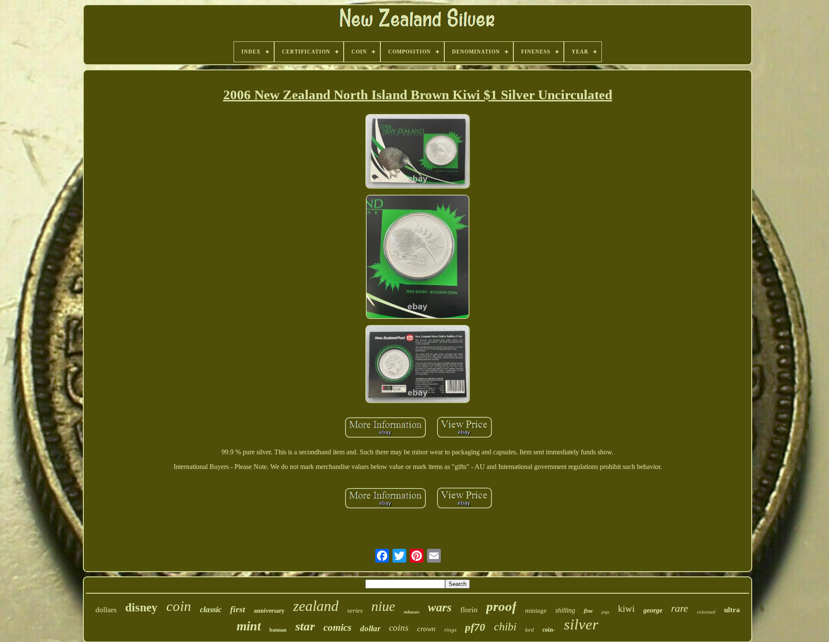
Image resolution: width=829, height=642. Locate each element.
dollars (106, 609)
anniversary (269, 610)
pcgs (605, 612)
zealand (316, 606)
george (652, 610)
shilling (565, 610)
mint (249, 626)
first (237, 609)
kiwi (626, 608)
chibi (505, 626)
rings (450, 629)
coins (398, 628)
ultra (732, 610)
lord (529, 630)
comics (337, 627)
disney (141, 607)
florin (469, 609)
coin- (548, 629)
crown (426, 629)
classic (210, 609)
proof (501, 606)
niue (383, 606)
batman (278, 630)
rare (679, 608)
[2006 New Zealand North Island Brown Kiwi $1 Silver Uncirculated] (418, 152)
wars (440, 607)
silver (581, 624)
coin (178, 606)
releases (411, 611)
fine (588, 610)
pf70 (475, 627)
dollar (370, 628)
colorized (706, 611)
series (355, 610)
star (305, 626)
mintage (536, 610)
